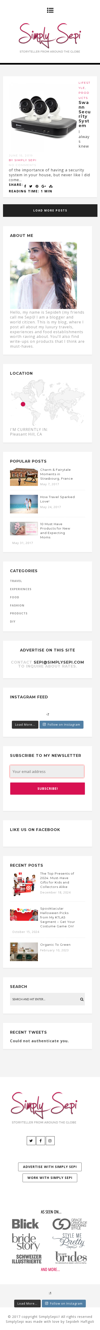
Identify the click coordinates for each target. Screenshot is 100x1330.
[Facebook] (40, 1140)
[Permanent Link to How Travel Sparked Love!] (24, 512)
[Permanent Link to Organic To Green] (24, 959)
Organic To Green (55, 944)
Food (14, 597)
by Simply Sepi (23, 160)
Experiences (20, 589)
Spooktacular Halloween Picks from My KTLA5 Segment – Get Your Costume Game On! (57, 917)
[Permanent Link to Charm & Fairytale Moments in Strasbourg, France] (24, 484)
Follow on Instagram (64, 724)
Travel (16, 581)
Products (18, 613)
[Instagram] (50, 1140)
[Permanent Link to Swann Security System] (44, 150)
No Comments (22, 165)
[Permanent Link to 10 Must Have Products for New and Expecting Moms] (24, 534)
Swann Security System (85, 114)
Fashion (17, 605)
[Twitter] (31, 1140)
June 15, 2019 (21, 155)
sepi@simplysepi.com (59, 662)
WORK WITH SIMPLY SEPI (49, 1177)
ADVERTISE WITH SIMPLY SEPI (50, 1166)
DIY (13, 621)
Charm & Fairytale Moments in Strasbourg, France (56, 474)
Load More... (25, 724)
